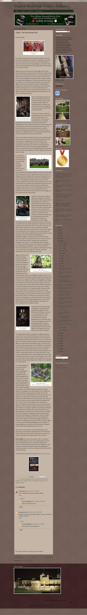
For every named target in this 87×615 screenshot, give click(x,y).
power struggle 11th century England (29, 480)
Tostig (22, 482)
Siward (41, 480)
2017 (58, 335)
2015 (58, 341)
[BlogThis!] (41, 476)
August (61, 253)
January (61, 330)
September (62, 250)
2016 (58, 338)
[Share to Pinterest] (45, 476)
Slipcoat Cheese (62, 309)
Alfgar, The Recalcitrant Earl (66, 285)
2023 (58, 233)
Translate (66, 359)
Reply (20, 495)
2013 (58, 346)
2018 (58, 333)
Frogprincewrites (23, 512)
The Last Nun (59, 200)
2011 (58, 351)
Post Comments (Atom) (27, 560)
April (60, 263)
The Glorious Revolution (65, 291)
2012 (58, 348)
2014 (58, 343)
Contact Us (30, 11)
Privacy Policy (59, 365)
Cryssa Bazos (22, 491)
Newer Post (18, 557)
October (61, 248)
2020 (58, 238)
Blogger (56, 605)
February (61, 327)
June (60, 258)
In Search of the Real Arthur (66, 324)
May (60, 261)
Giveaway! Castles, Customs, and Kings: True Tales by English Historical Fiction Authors (64, 205)
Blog (31, 453)
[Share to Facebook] (43, 476)
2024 (58, 230)
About (23, 11)
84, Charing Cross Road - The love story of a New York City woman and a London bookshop (64, 196)
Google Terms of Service (62, 367)
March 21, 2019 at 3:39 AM (34, 512)
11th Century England (25, 479)
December (61, 243)
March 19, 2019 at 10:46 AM (38, 501)
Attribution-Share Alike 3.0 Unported (59, 602)
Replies (22, 498)
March (60, 266)
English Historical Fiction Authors (40, 5)
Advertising (39, 11)
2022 (58, 235)
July (60, 255)
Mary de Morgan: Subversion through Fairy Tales (66, 281)
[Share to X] (42, 476)
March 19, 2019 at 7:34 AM (32, 491)
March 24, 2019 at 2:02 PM (37, 524)
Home (17, 11)
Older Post (49, 557)
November (61, 245)
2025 (58, 228)
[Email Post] (37, 476)
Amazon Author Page (44, 453)
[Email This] (40, 476)
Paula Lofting (25, 501)
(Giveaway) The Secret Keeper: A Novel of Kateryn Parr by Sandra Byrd (64, 211)
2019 (58, 240)
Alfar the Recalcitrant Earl (37, 479)
